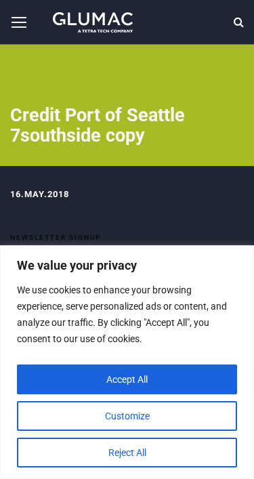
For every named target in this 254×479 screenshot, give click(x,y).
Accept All (127, 379)
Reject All (127, 452)
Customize (127, 416)
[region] (127, 362)
